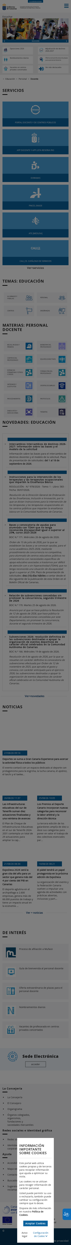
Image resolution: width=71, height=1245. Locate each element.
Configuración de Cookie (40, 1234)
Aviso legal (24, 1234)
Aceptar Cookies (35, 1223)
